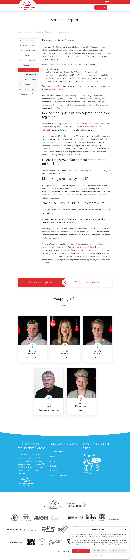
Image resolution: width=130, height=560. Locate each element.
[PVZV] (63, 529)
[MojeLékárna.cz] (16, 541)
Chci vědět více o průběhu (88, 282)
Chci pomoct (101, 7)
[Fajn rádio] (42, 541)
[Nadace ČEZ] (26, 517)
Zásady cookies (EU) (58, 475)
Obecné (26, 65)
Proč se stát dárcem (28, 41)
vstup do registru (56, 89)
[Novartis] (31, 530)
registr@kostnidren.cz (89, 81)
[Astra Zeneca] (76, 504)
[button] (126, 530)
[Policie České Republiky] (14, 517)
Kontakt (53, 471)
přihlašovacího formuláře (77, 124)
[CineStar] (55, 542)
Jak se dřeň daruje (27, 51)
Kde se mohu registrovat (41, 282)
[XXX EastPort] (102, 517)
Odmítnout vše (99, 551)
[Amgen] (41, 518)
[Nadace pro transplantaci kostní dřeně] (53, 504)
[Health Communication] (75, 518)
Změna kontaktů (26, 94)
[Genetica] (58, 518)
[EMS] (48, 529)
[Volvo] (14, 529)
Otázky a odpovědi (27, 60)
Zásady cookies (98, 556)
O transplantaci (29, 80)
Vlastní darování (29, 75)
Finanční (26, 84)
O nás (52, 456)
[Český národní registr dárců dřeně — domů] (25, 481)
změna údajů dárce (86, 247)
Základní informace (58, 452)
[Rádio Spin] (31, 541)
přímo (77, 244)
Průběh (53, 466)
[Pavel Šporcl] (113, 517)
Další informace (29, 89)
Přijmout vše (81, 551)
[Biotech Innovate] (91, 517)
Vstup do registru (27, 46)
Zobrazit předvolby (118, 551)
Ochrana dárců (26, 55)
